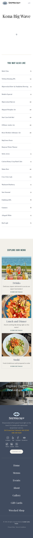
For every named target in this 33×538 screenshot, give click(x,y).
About (16, 487)
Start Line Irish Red (8, 117)
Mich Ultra (5, 71)
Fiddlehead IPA (6, 200)
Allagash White (6, 215)
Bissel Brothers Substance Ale (11, 132)
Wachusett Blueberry (8, 184)
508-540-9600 (17, 433)
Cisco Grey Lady (7, 177)
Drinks (16, 283)
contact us (16, 451)
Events (16, 480)
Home (16, 465)
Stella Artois (6, 154)
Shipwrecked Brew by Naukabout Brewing (15, 86)
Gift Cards (16, 502)
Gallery (16, 495)
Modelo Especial (7, 94)
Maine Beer (5, 169)
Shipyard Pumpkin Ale (9, 109)
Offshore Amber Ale (8, 125)
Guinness (5, 207)
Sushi (16, 359)
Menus (16, 472)
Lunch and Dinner (16, 321)
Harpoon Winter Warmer (9, 147)
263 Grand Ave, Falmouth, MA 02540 (16, 430)
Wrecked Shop (16, 510)
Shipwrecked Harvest (8, 102)
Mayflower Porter (7, 140)
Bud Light (5, 223)
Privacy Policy (11, 527)
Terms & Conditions (21, 527)
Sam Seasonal (6, 192)
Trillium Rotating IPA (8, 79)
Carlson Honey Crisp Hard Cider (12, 161)
